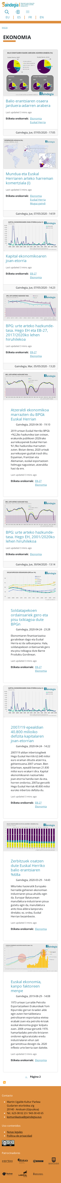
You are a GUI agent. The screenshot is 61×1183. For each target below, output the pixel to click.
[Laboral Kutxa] (22, 1173)
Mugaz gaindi (38, 203)
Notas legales (15, 1132)
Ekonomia (36, 118)
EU (8, 17)
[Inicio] (19, 5)
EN (42, 17)
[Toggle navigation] (27, 11)
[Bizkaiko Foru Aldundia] (22, 1161)
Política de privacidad (19, 1135)
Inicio (5, 27)
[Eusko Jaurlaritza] (38, 1161)
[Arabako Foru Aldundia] (7, 1161)
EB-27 (33, 273)
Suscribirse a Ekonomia (4, 1082)
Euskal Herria (38, 122)
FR (30, 17)
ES (19, 17)
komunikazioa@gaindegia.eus (24, 1117)
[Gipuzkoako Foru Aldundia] (53, 1161)
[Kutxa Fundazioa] (7, 1174)
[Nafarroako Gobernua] (38, 1174)
